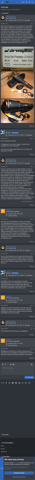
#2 (33, 138)
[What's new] (29, 2)
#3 (33, 166)
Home (2, 445)
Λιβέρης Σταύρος (6, 9)
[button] (2, 2)
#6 (33, 278)
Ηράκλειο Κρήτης (12, 215)
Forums (3, 448)
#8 (33, 328)
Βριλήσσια (29, 135)
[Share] (31, 24)
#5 (33, 254)
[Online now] (4, 134)
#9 (33, 348)
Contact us (4, 451)
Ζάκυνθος (27, 20)
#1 (33, 23)
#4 (33, 219)
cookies (16, 462)
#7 (33, 305)
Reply (32, 126)
